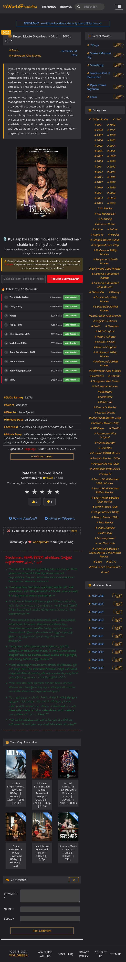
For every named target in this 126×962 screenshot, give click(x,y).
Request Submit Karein (65, 278)
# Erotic (14, 50)
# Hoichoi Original (105, 347)
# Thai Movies (105, 522)
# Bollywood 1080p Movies (105, 252)
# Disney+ (114, 292)
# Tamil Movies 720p (105, 507)
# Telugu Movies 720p (105, 517)
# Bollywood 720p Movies (105, 268)
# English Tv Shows (105, 321)
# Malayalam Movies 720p (105, 418)
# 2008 (111, 156)
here (74, 531)
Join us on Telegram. (61, 518)
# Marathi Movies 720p (105, 423)
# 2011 (98, 166)
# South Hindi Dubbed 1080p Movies (105, 481)
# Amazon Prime (105, 224)
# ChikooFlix (97, 292)
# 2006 (111, 151)
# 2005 (98, 151)
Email (9, 918)
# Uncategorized (105, 538)
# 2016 (111, 177)
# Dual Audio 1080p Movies (105, 299)
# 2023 (98, 198)
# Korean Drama (105, 412)
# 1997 (98, 135)
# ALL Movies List (105, 213)
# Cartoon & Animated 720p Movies (105, 285)
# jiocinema (105, 391)
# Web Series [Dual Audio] (105, 567)
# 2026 (111, 203)
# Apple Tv (97, 234)
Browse (66, 7)
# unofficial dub (105, 543)
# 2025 (98, 203)
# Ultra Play (105, 533)
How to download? (24, 518)
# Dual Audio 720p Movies (105, 316)
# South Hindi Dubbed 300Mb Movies (105, 490)
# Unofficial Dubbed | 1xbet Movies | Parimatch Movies (105, 552)
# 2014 (111, 172)
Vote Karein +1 (72, 297)
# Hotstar (114, 376)
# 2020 (111, 187)
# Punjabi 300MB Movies (105, 453)
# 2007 (98, 156)
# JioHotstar (105, 397)
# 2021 (98, 192)
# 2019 (98, 187)
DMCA (61, 954)
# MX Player (97, 428)
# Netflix (114, 428)
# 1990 (117, 119)
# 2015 (98, 177)
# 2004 (111, 145)
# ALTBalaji (105, 219)
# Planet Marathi (105, 442)
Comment (11, 896)
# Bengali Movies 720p (105, 245)
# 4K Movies (105, 208)
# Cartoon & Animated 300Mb (105, 276)
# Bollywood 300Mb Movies (105, 261)
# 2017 (98, 182)
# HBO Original (105, 331)
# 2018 (111, 182)
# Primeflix (105, 448)
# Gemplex (112, 326)
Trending (49, 7)
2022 (6, 32)
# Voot (97, 562)
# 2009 (98, 161)
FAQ (70, 954)
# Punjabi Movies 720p (105, 463)
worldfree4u (41, 542)
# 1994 (98, 130)
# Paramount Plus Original (105, 435)
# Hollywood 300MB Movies (105, 363)
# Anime (97, 229)
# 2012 (111, 166)
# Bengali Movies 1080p (105, 240)
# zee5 (105, 572)
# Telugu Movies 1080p (105, 512)
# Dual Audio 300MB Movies (105, 308)
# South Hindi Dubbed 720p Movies (105, 499)
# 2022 (111, 192)
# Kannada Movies (105, 407)
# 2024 (111, 198)
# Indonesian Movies (105, 386)
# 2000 (98, 140)
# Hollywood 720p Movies (25, 55)
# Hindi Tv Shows (105, 336)
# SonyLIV (105, 474)
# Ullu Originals (105, 528)
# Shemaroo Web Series (105, 469)
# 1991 (98, 124)
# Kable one (105, 402)
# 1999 (111, 135)
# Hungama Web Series (105, 381)
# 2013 (98, 172)
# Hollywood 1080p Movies (105, 354)
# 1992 (111, 124)
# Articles (114, 234)
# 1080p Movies (99, 119)
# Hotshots (97, 376)
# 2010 (111, 161)
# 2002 (111, 140)
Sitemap (115, 954)
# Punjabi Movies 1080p (105, 458)
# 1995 (111, 130)
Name (9, 909)
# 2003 (98, 145)
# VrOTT (111, 562)
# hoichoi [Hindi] (105, 342)
